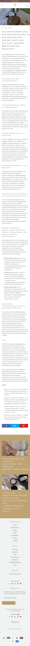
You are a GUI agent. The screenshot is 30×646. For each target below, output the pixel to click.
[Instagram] (15, 583)
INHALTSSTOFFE (15, 527)
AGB (15, 554)
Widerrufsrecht (15, 622)
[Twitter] (12, 583)
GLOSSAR (15, 549)
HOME (15, 525)
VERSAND (15, 552)
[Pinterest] (17, 583)
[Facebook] (9, 583)
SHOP (15, 533)
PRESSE (15, 538)
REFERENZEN (15, 535)
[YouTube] (20, 583)
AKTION (15, 540)
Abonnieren (8, 603)
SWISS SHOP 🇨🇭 (15, 614)
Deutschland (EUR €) (14, 629)
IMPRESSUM (15, 560)
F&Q (15, 565)
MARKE (15, 530)
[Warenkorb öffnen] (28, 5)
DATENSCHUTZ (15, 557)
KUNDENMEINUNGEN (15, 562)
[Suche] (25, 5)
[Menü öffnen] (2, 5)
